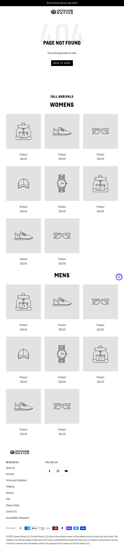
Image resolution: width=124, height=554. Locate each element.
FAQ (8, 499)
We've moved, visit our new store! (62, 3)
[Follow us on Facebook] (49, 471)
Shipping (10, 486)
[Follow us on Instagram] (58, 471)
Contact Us (11, 511)
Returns (10, 492)
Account (10, 474)
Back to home (62, 63)
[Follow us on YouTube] (66, 471)
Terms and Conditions (16, 480)
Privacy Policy (13, 505)
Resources (12, 462)
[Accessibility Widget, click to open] (119, 277)
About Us (10, 467)
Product (23, 154)
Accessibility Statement (17, 517)
